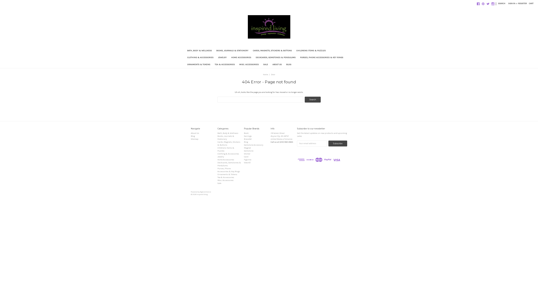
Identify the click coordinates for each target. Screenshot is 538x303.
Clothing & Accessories (200, 57)
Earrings (248, 136)
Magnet (247, 148)
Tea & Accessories (225, 64)
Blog (288, 64)
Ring (246, 142)
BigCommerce (205, 192)
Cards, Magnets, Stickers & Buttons (272, 50)
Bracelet (248, 139)
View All (247, 162)
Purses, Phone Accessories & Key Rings (321, 57)
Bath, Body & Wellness (199, 50)
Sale (265, 64)
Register (522, 3)
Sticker (247, 154)
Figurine (247, 160)
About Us (277, 64)
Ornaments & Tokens (198, 64)
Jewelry (222, 57)
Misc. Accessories (249, 64)
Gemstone (248, 151)
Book (246, 133)
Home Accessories (241, 57)
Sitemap (194, 139)
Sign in (511, 3)
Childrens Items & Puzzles (311, 50)
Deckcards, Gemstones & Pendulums (276, 57)
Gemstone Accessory (253, 145)
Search (501, 3)
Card (246, 157)
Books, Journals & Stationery (232, 50)
